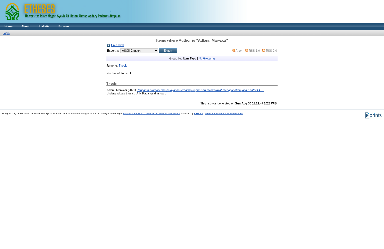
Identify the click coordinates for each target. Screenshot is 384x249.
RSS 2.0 (271, 50)
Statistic (44, 26)
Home (8, 26)
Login (6, 33)
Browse (63, 26)
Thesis (123, 65)
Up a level (117, 45)
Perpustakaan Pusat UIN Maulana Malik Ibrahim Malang (151, 113)
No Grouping (207, 58)
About (25, 26)
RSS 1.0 (254, 50)
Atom (239, 50)
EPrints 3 (198, 113)
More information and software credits (224, 113)
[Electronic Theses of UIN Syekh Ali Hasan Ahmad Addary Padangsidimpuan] (123, 22)
